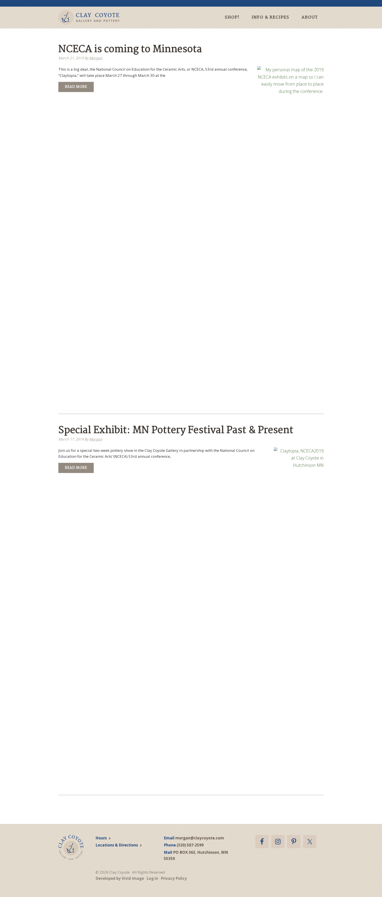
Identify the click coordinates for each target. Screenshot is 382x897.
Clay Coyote (96, 17)
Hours (101, 837)
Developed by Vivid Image (120, 878)
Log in (152, 878)
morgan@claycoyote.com (199, 837)
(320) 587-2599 (190, 845)
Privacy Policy (174, 878)
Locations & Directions (117, 845)
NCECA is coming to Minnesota (130, 49)
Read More (76, 87)
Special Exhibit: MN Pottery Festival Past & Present (175, 430)
